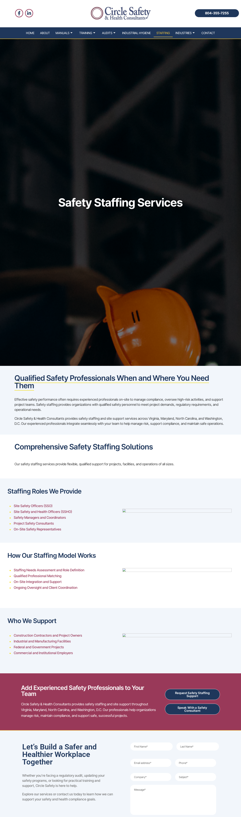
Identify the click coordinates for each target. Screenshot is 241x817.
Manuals (62, 33)
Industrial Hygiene (136, 33)
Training (85, 33)
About (45, 33)
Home (30, 33)
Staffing (163, 33)
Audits (107, 33)
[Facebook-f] (19, 13)
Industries (183, 33)
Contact (208, 33)
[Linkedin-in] (29, 13)
